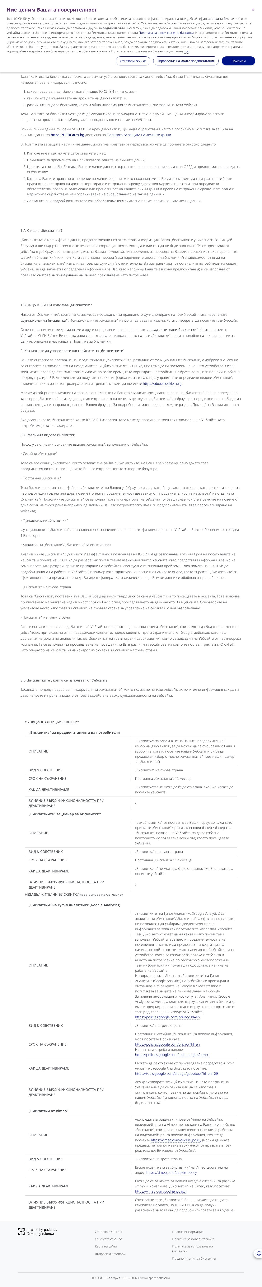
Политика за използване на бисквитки (192, 1248)
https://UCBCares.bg (67, 134)
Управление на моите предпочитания (186, 61)
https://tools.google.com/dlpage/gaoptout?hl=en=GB (176, 1073)
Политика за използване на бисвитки (166, 33)
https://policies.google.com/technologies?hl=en (172, 1054)
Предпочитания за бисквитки (194, 1258)
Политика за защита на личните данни (139, 134)
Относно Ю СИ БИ (108, 1232)
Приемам (239, 61)
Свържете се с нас (108, 1239)
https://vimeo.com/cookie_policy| (161, 1191)
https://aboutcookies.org (162, 383)
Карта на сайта (106, 1246)
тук (186, 51)
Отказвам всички (133, 61)
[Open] (257, 1253)
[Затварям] (253, 9)
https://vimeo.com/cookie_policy (176, 1140)
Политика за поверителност (193, 1239)
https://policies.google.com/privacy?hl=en (167, 1017)
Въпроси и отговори (110, 1254)
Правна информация (188, 1232)
